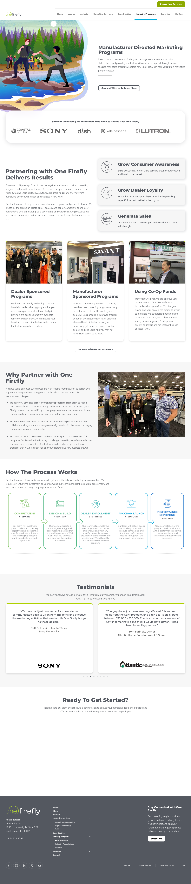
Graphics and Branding (65, 822)
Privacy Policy (145, 865)
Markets (84, 14)
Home (60, 14)
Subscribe (156, 838)
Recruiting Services (171, 4)
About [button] (71, 14)
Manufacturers (61, 841)
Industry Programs (61, 836)
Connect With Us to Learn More (119, 88)
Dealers (58, 847)
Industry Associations (64, 844)
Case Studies (124, 14)
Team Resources (167, 865)
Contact (179, 14)
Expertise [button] (165, 14)
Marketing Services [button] (103, 14)
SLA (183, 865)
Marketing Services (61, 818)
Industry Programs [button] (146, 14)
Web (57, 829)
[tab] (83, 676)
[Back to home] (14, 14)
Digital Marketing (63, 826)
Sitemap (127, 865)
